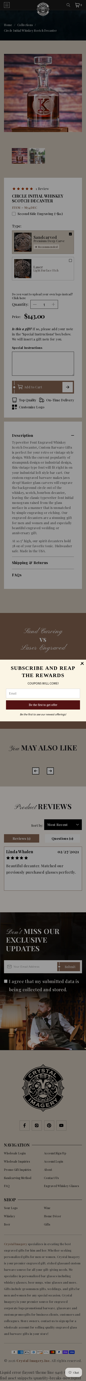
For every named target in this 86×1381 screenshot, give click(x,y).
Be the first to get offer (43, 705)
